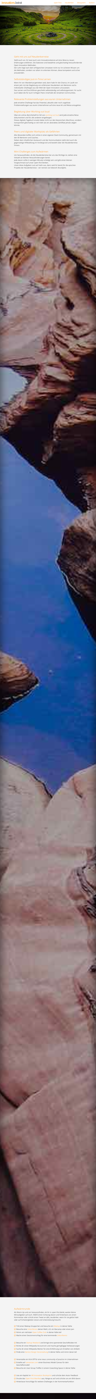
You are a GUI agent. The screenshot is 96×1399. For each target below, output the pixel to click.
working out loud (52, 115)
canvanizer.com (32, 1362)
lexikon (92, 3)
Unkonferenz (32, 1329)
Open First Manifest (33, 1378)
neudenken (69, 3)
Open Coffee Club (39, 1332)
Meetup (57, 1326)
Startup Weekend (33, 1343)
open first (58, 3)
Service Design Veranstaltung (36, 1352)
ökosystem (81, 3)
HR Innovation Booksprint (41, 1375)
